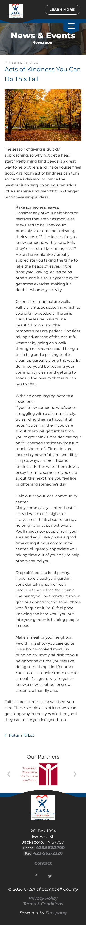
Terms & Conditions (43, 903)
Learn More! (62, 9)
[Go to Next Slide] (75, 774)
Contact (43, 863)
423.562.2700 (50, 847)
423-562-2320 (48, 853)
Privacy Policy (43, 898)
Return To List (21, 735)
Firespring (56, 912)
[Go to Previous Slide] (9, 774)
